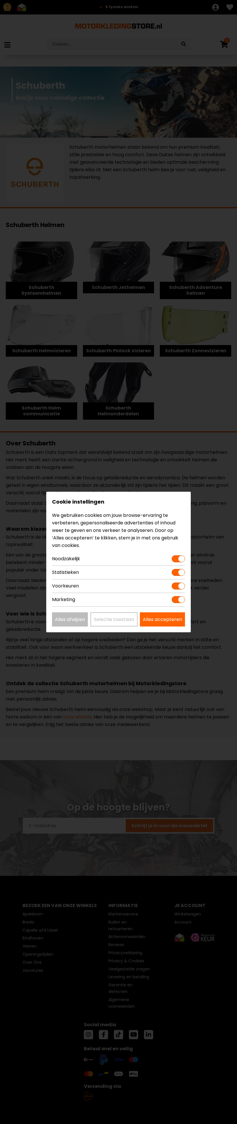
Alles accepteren (162, 619)
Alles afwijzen (70, 619)
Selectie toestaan (114, 619)
